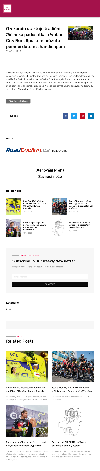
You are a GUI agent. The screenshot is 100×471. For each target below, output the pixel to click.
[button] (65, 116)
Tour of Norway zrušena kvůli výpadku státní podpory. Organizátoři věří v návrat (81, 204)
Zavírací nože (50, 176)
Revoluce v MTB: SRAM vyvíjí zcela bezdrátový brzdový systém (79, 224)
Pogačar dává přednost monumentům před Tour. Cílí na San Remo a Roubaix (34, 204)
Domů (8, 309)
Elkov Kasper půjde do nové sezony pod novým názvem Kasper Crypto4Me (34, 226)
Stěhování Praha (50, 170)
